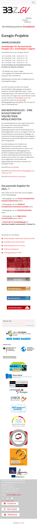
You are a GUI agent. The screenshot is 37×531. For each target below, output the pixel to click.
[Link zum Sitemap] (8, 498)
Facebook (11, 503)
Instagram (12, 509)
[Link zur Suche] (3, 498)
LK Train (21, 523)
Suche (3, 501)
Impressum (12, 515)
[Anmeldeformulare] (18, 307)
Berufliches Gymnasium (18, 176)
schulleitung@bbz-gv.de (13, 495)
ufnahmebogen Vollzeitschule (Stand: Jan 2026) (19, 238)
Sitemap (8, 501)
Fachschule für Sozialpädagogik (14, 222)
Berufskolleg (15, 167)
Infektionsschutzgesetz (11, 249)
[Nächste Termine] (18, 279)
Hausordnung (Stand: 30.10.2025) (14, 245)
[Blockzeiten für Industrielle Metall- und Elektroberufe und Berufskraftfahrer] (18, 298)
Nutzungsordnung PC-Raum (12, 253)
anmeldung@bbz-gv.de (20, 98)
